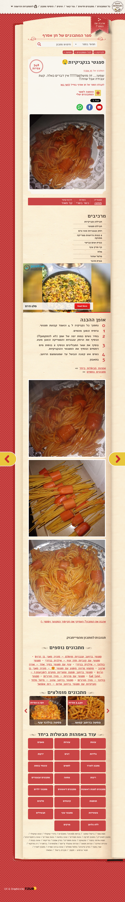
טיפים (60, 6)
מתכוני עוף (67, 812)
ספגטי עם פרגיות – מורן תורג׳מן (64, 676)
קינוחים (67, 801)
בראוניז (43, 843)
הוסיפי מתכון (47, 6)
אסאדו (49, 850)
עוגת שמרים (48, 837)
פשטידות (93, 812)
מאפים (40, 742)
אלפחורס (53, 843)
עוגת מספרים (70, 840)
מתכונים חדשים (86, 6)
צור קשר (70, 6)
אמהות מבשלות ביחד (92, 368)
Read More (82, 306)
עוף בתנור (96, 846)
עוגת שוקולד (36, 833)
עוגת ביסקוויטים (33, 837)
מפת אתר (101, 833)
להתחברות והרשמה (24, 6)
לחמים (67, 765)
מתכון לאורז (93, 765)
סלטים (40, 801)
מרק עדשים (84, 846)
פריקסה (46, 840)
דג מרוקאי (33, 843)
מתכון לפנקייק (103, 837)
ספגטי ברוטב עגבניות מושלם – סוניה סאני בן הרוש (68, 656)
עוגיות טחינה (101, 843)
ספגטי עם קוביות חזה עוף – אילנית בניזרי (72, 660)
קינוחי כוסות (40, 765)
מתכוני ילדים (40, 789)
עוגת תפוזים (75, 837)
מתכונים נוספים (96, 372)
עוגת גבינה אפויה (55, 846)
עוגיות (67, 742)
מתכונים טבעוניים (41, 777)
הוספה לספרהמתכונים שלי (85, 93)
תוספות (93, 801)
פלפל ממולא (71, 846)
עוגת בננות (35, 840)
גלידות (93, 754)
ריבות (93, 777)
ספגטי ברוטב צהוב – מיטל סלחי (52, 680)
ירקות (41, 754)
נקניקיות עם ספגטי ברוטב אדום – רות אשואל (66, 684)
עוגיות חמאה (87, 843)
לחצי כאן (65, 84)
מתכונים (62, 833)
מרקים (67, 824)
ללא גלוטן (93, 824)
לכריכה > (99, 52)
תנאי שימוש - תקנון (78, 850)
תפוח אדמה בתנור (97, 840)
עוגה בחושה (62, 837)
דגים (67, 754)
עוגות (93, 742)
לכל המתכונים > (83, 52)
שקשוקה (82, 840)
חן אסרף (87, 70)
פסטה (98, 203)
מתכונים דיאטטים (67, 789)
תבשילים (40, 812)
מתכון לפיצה (89, 837)
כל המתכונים (103, 6)
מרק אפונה (57, 840)
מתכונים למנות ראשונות (93, 789)
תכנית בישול (60, 850)
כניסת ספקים (74, 833)
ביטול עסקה (89, 833)
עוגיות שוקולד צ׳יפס (69, 843)
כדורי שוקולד (50, 833)
